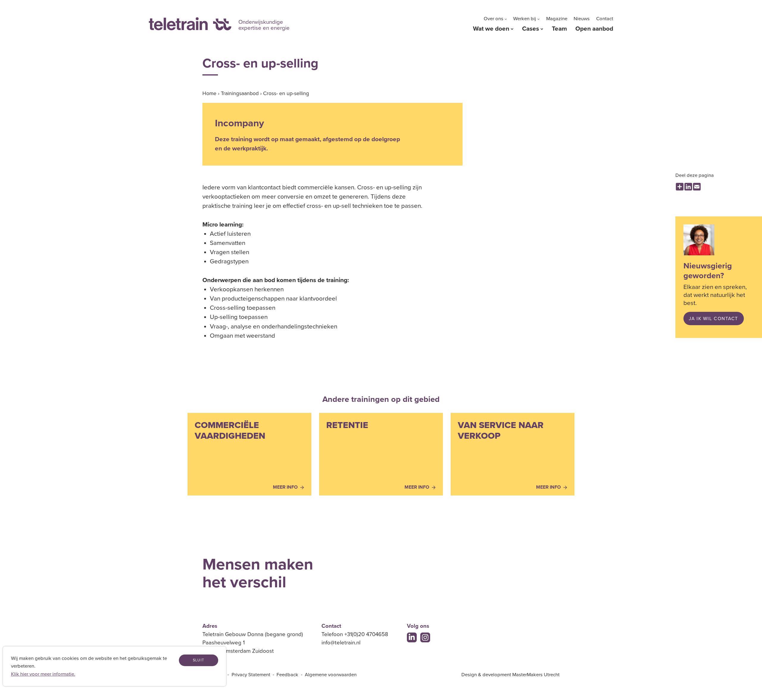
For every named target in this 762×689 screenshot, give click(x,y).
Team (559, 28)
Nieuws (582, 19)
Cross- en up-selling (286, 93)
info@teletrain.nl (340, 642)
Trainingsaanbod (240, 93)
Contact (604, 19)
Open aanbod (594, 28)
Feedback (287, 675)
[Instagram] (425, 638)
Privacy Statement (251, 675)
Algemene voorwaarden (331, 675)
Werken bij (524, 19)
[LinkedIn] (412, 638)
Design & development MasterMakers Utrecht (510, 675)
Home (209, 93)
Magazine (556, 19)
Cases (530, 28)
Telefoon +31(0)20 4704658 (354, 634)
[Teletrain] (190, 23)
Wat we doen (491, 28)
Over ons (493, 19)
